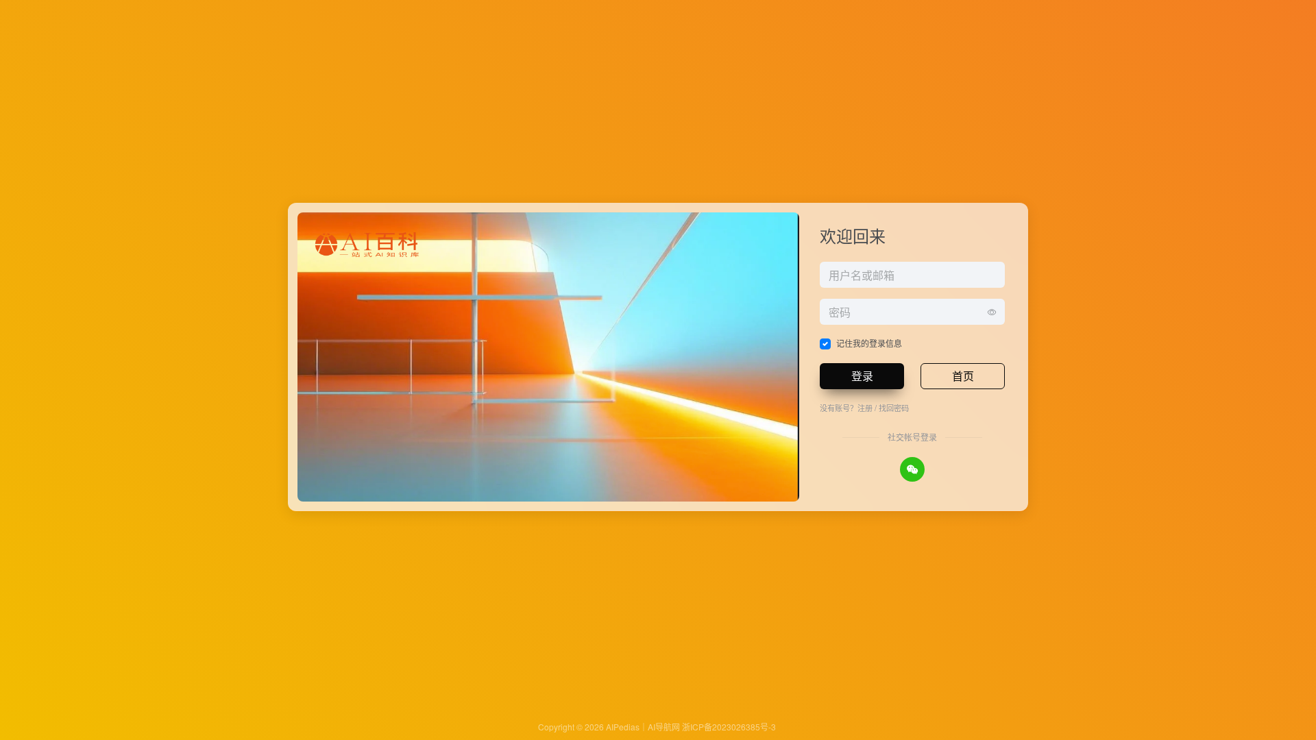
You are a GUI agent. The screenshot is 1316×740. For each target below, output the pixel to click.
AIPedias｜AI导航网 (643, 726)
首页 (963, 376)
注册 (865, 407)
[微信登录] (912, 469)
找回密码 (894, 407)
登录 (862, 376)
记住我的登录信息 (869, 343)
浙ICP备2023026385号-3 (729, 726)
